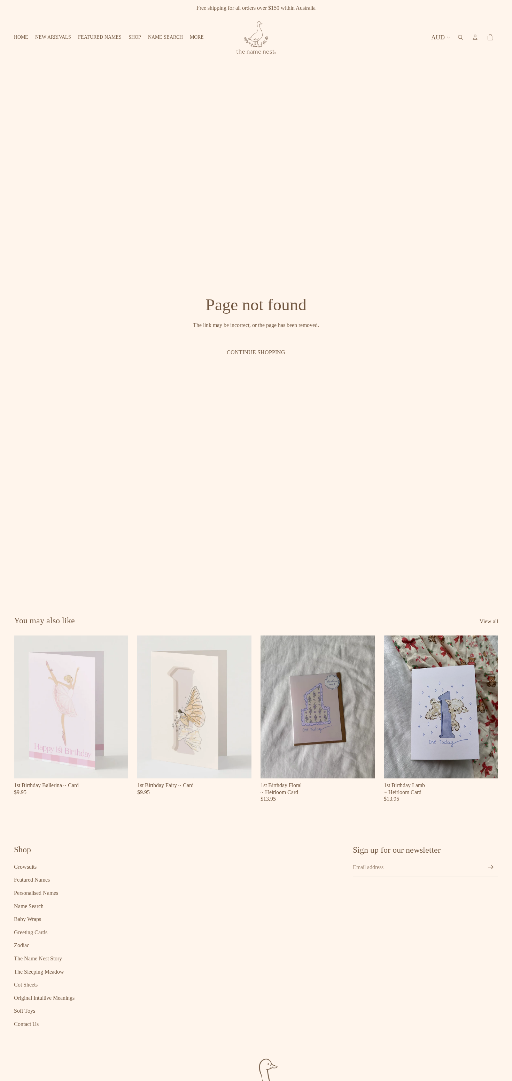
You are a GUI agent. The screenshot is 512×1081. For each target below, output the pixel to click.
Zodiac (21, 945)
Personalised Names (36, 893)
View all (489, 621)
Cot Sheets (26, 985)
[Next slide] (117, 707)
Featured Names (32, 880)
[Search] (460, 37)
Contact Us (26, 1024)
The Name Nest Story (38, 958)
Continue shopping (256, 352)
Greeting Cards (30, 932)
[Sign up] (490, 867)
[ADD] (117, 768)
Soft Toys (24, 1011)
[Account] (475, 37)
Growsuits (25, 867)
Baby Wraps (27, 919)
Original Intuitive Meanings (44, 998)
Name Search (29, 906)
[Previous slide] (24, 707)
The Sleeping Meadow (39, 972)
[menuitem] (196, 37)
